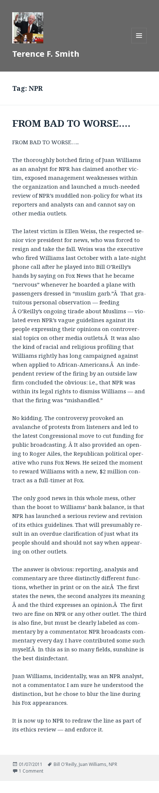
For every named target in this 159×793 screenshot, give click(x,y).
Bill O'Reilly (65, 764)
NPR (113, 764)
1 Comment (31, 771)
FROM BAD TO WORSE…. (71, 123)
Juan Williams (92, 764)
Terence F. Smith (46, 53)
